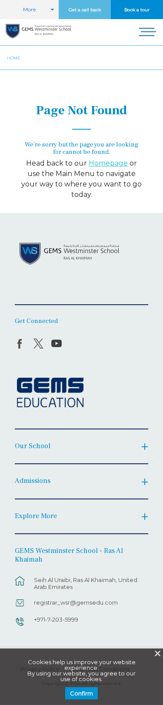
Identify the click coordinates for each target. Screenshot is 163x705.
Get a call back (85, 10)
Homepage (108, 163)
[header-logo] (38, 32)
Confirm (81, 693)
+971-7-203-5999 (56, 619)
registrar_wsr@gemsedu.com (76, 602)
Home (13, 58)
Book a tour (137, 10)
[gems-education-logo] (50, 393)
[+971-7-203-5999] (20, 626)
